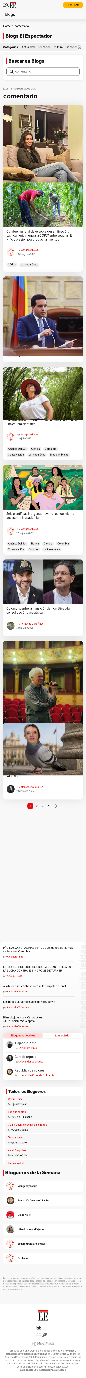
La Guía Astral (16, 1163)
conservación (16, 454)
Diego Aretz (24, 1214)
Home (7, 26)
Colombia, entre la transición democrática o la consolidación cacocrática (38, 611)
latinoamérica (29, 264)
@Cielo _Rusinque (22, 1117)
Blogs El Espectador (28, 36)
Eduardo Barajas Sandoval (32, 1243)
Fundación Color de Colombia (36, 1075)
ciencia (35, 449)
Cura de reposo (25, 1057)
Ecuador (34, 549)
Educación (44, 47)
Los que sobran (17, 1112)
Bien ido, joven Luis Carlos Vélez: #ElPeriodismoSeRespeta (23, 1019)
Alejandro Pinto (15, 956)
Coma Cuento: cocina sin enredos (27, 1124)
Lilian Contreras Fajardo (31, 1229)
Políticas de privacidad (34, 1353)
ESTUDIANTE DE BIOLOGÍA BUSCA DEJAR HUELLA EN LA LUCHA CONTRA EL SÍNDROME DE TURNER (37, 968)
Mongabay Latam (30, 250)
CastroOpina (15, 1099)
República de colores (29, 1071)
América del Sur (17, 449)
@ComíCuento (20, 1129)
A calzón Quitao (20, 1155)
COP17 (12, 264)
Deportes (71, 47)
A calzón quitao (17, 1150)
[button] (80, 47)
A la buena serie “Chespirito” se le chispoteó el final (34, 986)
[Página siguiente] (56, 806)
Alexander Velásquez (32, 787)
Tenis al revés (15, 1137)
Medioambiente (59, 454)
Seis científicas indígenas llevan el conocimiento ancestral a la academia (40, 516)
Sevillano (23, 1258)
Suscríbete (73, 5)
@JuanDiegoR (19, 1142)
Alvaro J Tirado (14, 976)
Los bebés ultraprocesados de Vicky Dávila (30, 1002)
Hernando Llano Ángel (32, 623)
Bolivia (35, 543)
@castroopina (19, 1104)
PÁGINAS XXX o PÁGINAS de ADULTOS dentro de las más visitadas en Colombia (38, 949)
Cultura (58, 47)
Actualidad (28, 47)
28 (48, 806)
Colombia (50, 449)
